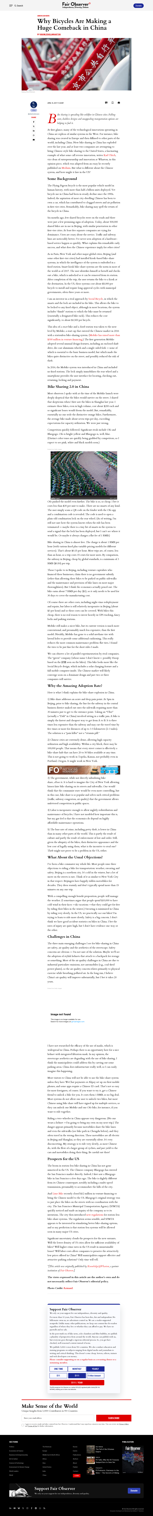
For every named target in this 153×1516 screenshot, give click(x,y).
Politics (11, 1447)
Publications (77, 1455)
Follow (34, 110)
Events (75, 1451)
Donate (134, 1490)
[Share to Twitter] (34, 126)
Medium (66, 168)
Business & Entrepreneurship (18, 1455)
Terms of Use (32, 1426)
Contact (75, 1471)
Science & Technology (16, 1463)
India (44, 1471)
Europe (45, 1451)
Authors (75, 1459)
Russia (75, 1447)
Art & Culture (13, 1459)
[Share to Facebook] (34, 122)
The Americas (47, 1447)
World (11, 1475)
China (44, 1475)
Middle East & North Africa (51, 1455)
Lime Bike (58, 1193)
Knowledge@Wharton (50, 34)
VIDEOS (98, 1457)
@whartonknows (33, 114)
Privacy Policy (124, 1424)
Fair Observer (66, 1270)
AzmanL (68, 1288)
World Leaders (13, 1471)
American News (43, 16)
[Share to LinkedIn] (34, 131)
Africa (44, 1459)
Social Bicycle (95, 299)
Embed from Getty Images (54, 449)
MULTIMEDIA (99, 1447)
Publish (75, 1467)
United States (47, 1467)
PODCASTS (99, 1468)
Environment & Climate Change (19, 1467)
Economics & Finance (16, 1451)
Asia (44, 1463)
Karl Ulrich (109, 155)
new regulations (94, 1214)
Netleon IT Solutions (138, 1511)
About (75, 1463)
